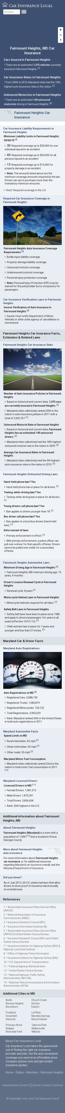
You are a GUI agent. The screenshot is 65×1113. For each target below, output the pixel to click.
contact (47, 1085)
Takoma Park (39, 1025)
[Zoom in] (60, 29)
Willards (35, 1031)
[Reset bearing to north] (60, 40)
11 (34, 784)
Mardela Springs (40, 1015)
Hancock (11, 1019)
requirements (10, 1085)
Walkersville (38, 1028)
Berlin (9, 1000)
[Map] (32, 31)
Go (24, 12)
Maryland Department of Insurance (24, 868)
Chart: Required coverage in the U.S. (26, 190)
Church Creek (39, 1000)
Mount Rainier (39, 1019)
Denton (35, 1003)
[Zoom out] (60, 35)
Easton (35, 1006)
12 (28, 836)
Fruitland (11, 1012)
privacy (58, 1085)
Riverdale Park (14, 1031)
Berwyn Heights (15, 1003)
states (25, 1085)
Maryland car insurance (28, 864)
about (36, 1085)
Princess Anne (14, 1025)
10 (6, 770)
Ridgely (10, 1028)
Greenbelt (11, 1015)
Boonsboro (12, 1006)
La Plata (36, 1012)
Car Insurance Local (31, 5)
